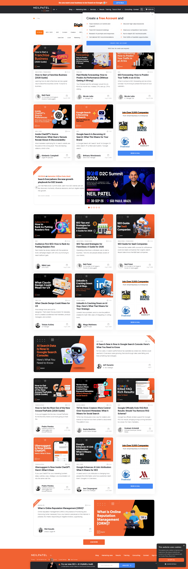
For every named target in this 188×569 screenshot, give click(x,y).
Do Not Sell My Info (41, 559)
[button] (171, 564)
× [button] (184, 545)
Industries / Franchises (43, 72)
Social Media (80, 300)
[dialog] (171, 555)
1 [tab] (89, 207)
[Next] (151, 187)
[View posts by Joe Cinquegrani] (79, 489)
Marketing (77, 37)
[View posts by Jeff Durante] (99, 366)
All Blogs (39, 32)
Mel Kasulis (49, 529)
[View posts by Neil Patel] (38, 97)
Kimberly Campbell (50, 155)
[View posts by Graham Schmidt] (120, 430)
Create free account (118, 43)
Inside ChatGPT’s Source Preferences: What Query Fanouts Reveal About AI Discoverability (51, 137)
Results (101, 9)
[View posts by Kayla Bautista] (79, 430)
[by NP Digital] (45, 11)
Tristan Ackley (48, 324)
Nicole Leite (88, 96)
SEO (119, 72)
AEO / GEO (49, 32)
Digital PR (41, 505)
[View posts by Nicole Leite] (79, 97)
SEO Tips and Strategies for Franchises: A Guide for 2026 (90, 245)
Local (69, 37)
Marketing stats (107, 555)
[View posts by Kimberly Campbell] (38, 156)
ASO (57, 32)
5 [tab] (99, 207)
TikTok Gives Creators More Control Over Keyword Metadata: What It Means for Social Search (93, 410)
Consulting (128, 9)
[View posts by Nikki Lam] (38, 266)
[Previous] (36, 187)
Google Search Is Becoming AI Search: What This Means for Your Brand (92, 137)
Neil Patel (46, 95)
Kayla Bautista (89, 429)
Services (93, 9)
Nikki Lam (46, 265)
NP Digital (54, 97)
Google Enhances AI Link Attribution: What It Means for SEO (93, 468)
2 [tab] (91, 207)
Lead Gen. (61, 37)
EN (54, 9)
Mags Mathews (90, 324)
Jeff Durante (108, 365)
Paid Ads (79, 72)
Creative (73, 32)
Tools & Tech (116, 9)
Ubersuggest (52, 99)
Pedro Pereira (48, 426)
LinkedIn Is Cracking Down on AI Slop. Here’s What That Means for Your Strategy (92, 306)
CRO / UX (82, 32)
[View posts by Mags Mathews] (79, 325)
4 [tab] (96, 207)
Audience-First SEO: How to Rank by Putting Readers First (52, 245)
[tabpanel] (94, 186)
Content (64, 32)
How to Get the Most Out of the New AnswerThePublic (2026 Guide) (52, 409)
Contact (136, 9)
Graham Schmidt (131, 428)
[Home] (34, 18)
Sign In (150, 9)
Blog (70, 9)
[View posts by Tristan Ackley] (38, 325)
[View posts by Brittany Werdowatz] (79, 156)
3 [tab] (94, 207)
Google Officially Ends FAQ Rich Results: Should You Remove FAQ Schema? (133, 410)
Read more (172, 556)
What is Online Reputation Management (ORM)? (61, 508)
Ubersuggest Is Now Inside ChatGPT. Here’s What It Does (52, 468)
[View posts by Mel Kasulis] (40, 530)
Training (108, 9)
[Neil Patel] (41, 7)
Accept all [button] (171, 560)
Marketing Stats (81, 9)
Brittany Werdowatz (92, 155)
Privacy (33, 559)
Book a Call (135, 153)
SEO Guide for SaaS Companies (132, 244)
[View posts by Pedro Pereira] (38, 429)
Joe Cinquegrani (90, 488)
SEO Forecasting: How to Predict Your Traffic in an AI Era (133, 76)
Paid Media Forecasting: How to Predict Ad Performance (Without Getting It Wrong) (92, 77)
